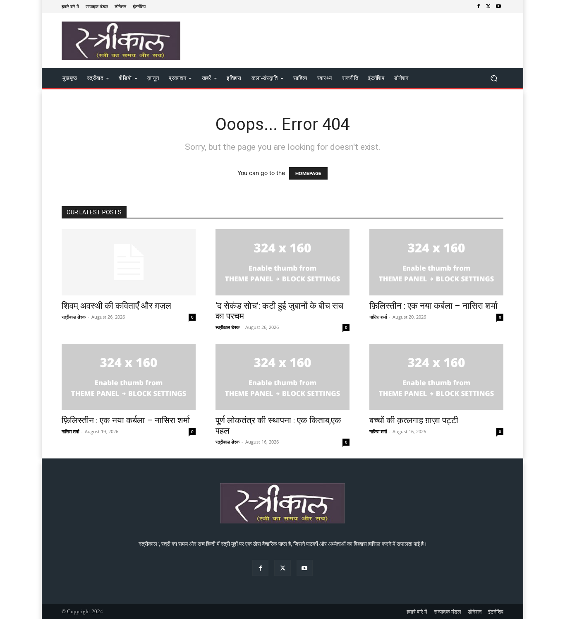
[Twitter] (488, 7)
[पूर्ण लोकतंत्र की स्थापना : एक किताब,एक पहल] (282, 377)
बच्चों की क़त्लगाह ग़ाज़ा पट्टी (413, 420)
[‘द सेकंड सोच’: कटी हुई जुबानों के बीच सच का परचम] (282, 262)
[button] (493, 78)
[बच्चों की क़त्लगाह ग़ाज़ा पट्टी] (436, 377)
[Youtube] (498, 7)
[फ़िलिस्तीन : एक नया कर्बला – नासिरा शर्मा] (436, 262)
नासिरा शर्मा (378, 317)
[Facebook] (479, 7)
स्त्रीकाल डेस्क (74, 317)
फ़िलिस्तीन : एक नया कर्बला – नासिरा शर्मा (433, 306)
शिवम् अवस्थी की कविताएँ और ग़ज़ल (116, 306)
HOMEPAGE (308, 173)
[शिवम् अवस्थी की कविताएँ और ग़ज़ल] (129, 262)
